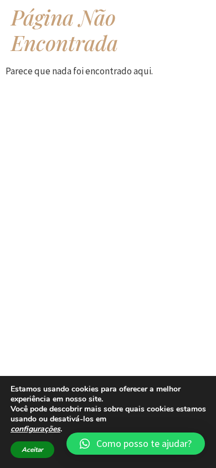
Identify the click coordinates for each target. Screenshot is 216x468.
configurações (35, 429)
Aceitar (32, 449)
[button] (135, 444)
